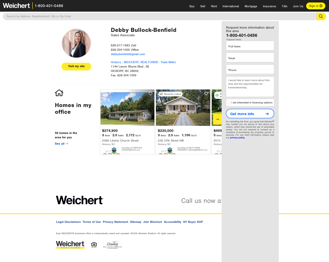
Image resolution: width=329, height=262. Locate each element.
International (231, 6)
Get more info (242, 113)
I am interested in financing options (252, 102)
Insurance (269, 6)
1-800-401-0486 (49, 5)
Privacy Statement (115, 222)
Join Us (298, 6)
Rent (214, 6)
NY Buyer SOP (193, 222)
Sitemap (135, 222)
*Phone (232, 70)
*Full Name (234, 46)
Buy (192, 6)
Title (284, 6)
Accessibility (172, 222)
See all (60, 144)
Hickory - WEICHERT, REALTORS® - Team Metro (143, 62)
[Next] (217, 119)
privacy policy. (237, 137)
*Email (231, 58)
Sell (202, 6)
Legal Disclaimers (68, 222)
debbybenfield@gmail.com (128, 54)
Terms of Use (92, 222)
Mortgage (251, 6)
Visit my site (76, 66)
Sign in (314, 6)
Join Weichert (152, 222)
